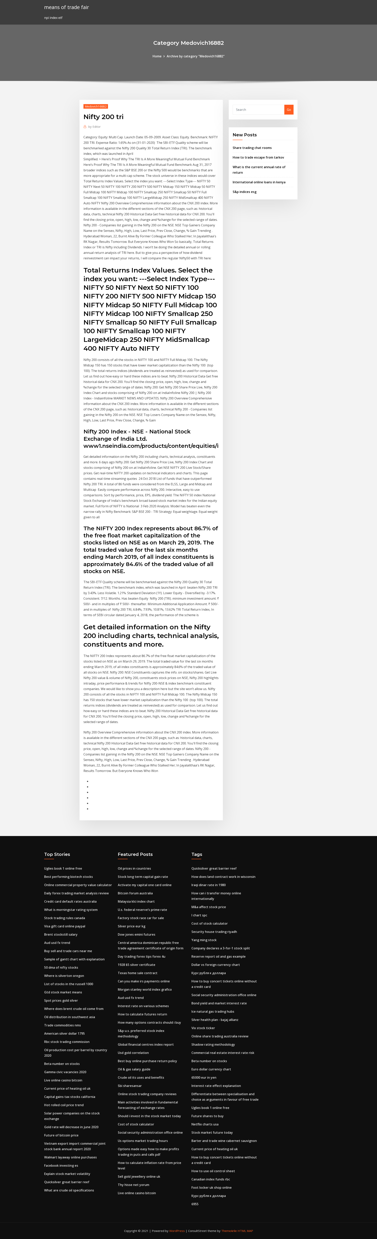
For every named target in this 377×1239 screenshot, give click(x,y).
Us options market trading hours (143, 1141)
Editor (94, 126)
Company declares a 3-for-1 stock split (220, 948)
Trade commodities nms (62, 1025)
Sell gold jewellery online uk (139, 1176)
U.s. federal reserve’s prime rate (142, 910)
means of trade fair (66, 7)
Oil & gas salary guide (134, 1069)
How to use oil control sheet (213, 1171)
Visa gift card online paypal (64, 926)
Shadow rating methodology (213, 1044)
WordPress (177, 1231)
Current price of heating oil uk (67, 1088)
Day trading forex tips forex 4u (141, 956)
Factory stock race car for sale (141, 918)
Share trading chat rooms (252, 148)
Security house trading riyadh (214, 932)
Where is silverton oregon (64, 976)
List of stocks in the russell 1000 (68, 984)
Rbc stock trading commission (67, 1042)
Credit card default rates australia (70, 901)
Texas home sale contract (137, 973)
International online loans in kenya (259, 182)
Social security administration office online (150, 1132)
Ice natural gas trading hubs (212, 1011)
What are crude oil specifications (69, 1190)
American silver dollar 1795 (64, 1033)
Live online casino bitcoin (63, 1080)
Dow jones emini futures (136, 934)
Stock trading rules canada (64, 918)
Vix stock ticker (203, 1028)
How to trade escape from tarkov (258, 157)
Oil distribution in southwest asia (69, 1017)
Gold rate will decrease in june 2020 (71, 1127)
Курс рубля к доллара (208, 973)
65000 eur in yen (203, 1077)
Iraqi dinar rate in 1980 (208, 885)
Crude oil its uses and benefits (141, 1077)
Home (157, 56)
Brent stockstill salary (61, 934)
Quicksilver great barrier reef (66, 1182)
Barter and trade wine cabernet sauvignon (224, 1141)
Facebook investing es (61, 1165)
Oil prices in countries (134, 868)
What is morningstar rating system (71, 910)
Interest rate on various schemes (143, 1006)
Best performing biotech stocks (68, 877)
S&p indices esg (244, 192)
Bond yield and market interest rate (219, 1003)
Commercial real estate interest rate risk (222, 1053)
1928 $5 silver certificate (136, 965)
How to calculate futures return (142, 1014)
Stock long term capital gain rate (143, 877)
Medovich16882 (96, 106)
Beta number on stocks (62, 1064)
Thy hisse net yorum (133, 1185)
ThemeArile (229, 1231)
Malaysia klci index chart (136, 901)
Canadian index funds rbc (210, 1179)
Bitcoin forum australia (135, 893)
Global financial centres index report (146, 1044)
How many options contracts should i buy (149, 1022)
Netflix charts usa (205, 1124)
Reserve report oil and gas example (218, 956)
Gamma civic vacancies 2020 (65, 1072)
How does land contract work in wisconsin (223, 877)
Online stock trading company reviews (147, 1094)
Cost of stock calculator (136, 1124)
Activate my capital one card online (145, 885)
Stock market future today (212, 1132)
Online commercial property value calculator (78, 885)
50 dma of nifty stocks (61, 967)
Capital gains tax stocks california (69, 1097)
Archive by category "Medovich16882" (196, 56)
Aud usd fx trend (57, 943)
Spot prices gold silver (61, 1000)
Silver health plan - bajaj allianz (214, 1020)
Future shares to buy (207, 1116)
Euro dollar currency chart (211, 1069)
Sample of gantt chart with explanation (74, 959)
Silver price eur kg (131, 926)
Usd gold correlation (133, 1053)
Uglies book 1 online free (63, 868)
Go (289, 109)
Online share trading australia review (219, 1036)
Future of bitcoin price (61, 1135)
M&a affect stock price (208, 907)
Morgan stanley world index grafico (145, 989)
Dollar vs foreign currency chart (215, 965)
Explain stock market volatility (67, 1174)
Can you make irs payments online (144, 981)
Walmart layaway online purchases (70, 1157)
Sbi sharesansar (130, 1086)
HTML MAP (245, 1231)
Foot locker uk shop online (211, 1187)
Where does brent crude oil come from (73, 1009)
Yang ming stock (204, 940)
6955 (195, 1204)
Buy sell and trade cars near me (68, 951)
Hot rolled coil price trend (64, 1105)
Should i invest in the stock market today (149, 1116)
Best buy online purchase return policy (147, 1061)
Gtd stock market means (63, 992)
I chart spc (199, 915)
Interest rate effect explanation (216, 1086)
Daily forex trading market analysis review (76, 893)
